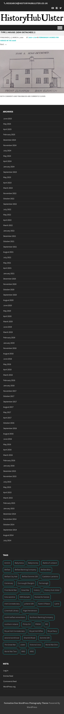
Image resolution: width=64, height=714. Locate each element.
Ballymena (19, 563)
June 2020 (7, 305)
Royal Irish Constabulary (14, 631)
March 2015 (8, 498)
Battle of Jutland (50, 563)
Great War (25, 590)
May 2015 (7, 487)
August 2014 (8, 535)
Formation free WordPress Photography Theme (26, 703)
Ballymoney (33, 563)
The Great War (10, 645)
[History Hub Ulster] (32, 22)
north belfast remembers (14, 617)
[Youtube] (52, 8)
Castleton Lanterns (50, 576)
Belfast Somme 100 (30, 576)
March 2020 (8, 321)
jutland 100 (29, 604)
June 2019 (7, 327)
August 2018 (8, 353)
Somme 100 (45, 638)
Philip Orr (27, 624)
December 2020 (9, 279)
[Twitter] (60, 8)
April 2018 (7, 369)
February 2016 (9, 460)
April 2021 (7, 268)
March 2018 (8, 375)
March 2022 (8, 225)
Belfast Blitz (46, 569)
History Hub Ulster (52, 590)
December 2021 (9, 236)
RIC (46, 624)
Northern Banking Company (41, 617)
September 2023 (10, 172)
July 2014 (7, 540)
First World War (10, 590)
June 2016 (7, 439)
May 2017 (7, 412)
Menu (32, 28)
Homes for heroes (41, 597)
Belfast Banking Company (25, 569)
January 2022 (8, 231)
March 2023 (8, 188)
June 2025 (7, 118)
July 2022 (7, 209)
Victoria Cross (35, 645)
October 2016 (8, 423)
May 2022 (7, 215)
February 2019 (9, 337)
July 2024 (7, 150)
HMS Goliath (25, 597)
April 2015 (7, 492)
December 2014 (9, 514)
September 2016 (10, 428)
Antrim (7, 563)
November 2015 (9, 476)
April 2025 (7, 129)
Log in (5, 670)
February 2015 (9, 503)
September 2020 (10, 295)
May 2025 (7, 124)
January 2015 (8, 508)
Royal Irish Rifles (36, 631)
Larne (56, 604)
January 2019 (8, 343)
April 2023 (7, 183)
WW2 (32, 651)
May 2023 (7, 177)
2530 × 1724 (33, 37)
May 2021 (7, 263)
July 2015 (7, 482)
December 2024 (9, 140)
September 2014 (10, 530)
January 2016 (8, 466)
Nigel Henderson (30, 610)
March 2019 (8, 332)
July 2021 (7, 257)
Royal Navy (52, 631)
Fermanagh (43, 583)
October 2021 (8, 241)
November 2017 (9, 391)
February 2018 (9, 380)
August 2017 (8, 407)
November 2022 (9, 193)
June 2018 (7, 359)
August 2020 (8, 300)
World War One (51, 645)
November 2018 (9, 348)
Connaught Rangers (26, 583)
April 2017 (7, 418)
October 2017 (8, 396)
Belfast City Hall (10, 576)
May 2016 (7, 444)
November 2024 (9, 145)
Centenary (8, 583)
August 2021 (8, 252)
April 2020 (7, 316)
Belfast (7, 569)
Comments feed (10, 681)
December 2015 (9, 471)
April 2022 (7, 220)
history (37, 590)
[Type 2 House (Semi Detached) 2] (32, 92)
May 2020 (7, 311)
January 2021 (8, 273)
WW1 (23, 651)
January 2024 (8, 167)
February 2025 (9, 134)
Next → (3, 44)
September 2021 (10, 247)
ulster (22, 645)
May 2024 (7, 156)
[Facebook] (56, 8)
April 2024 (7, 161)
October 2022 (8, 198)
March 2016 (8, 455)
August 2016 (8, 434)
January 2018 (8, 385)
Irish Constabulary (12, 604)
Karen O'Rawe (44, 604)
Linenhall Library (11, 610)
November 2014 (9, 519)
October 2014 (8, 524)
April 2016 (7, 450)
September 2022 (10, 204)
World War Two (10, 651)
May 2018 (7, 364)
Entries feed (8, 676)
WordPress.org (9, 686)
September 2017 (10, 402)
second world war (11, 638)
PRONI (38, 624)
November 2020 (9, 284)
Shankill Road (29, 638)
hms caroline (9, 597)
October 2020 (8, 289)
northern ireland (11, 624)
